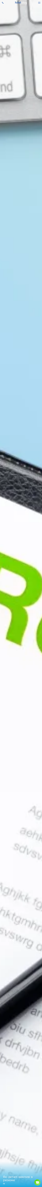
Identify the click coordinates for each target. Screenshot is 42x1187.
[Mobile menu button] (39, 3)
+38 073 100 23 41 (3, 3)
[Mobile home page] (21, 3)
